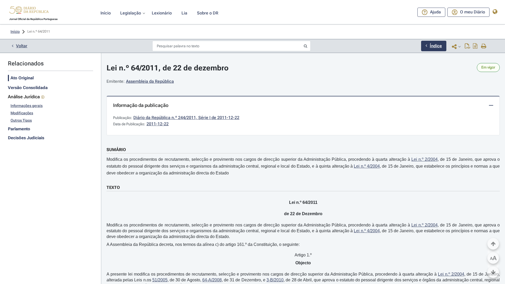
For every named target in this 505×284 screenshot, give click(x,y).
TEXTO (113, 187)
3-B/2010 (275, 280)
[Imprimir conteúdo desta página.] (484, 46)
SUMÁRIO (116, 149)
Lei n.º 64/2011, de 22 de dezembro (168, 68)
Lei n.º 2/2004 (424, 159)
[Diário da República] (29, 11)
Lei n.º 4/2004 (367, 166)
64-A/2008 (212, 280)
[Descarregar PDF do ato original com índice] (475, 46)
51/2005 (160, 280)
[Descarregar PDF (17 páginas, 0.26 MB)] (467, 46)
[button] (29, 10)
